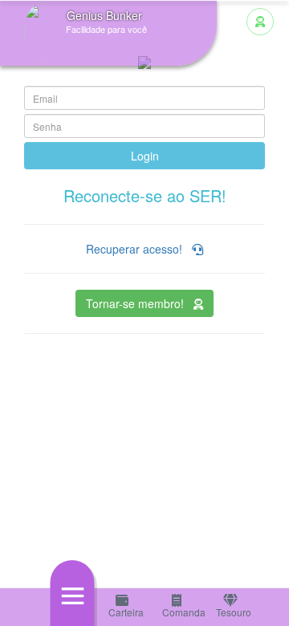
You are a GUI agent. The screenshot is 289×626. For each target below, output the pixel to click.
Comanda (178, 612)
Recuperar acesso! (139, 249)
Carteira (125, 612)
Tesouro (232, 612)
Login (145, 156)
